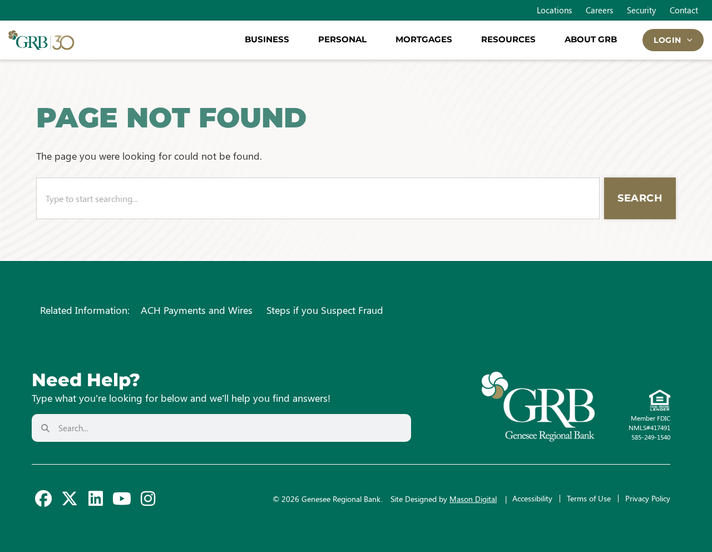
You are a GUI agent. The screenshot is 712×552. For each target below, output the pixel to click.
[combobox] (318, 198)
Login (667, 40)
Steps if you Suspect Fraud (324, 310)
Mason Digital (473, 499)
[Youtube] (122, 498)
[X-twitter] (69, 498)
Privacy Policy (647, 498)
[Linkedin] (95, 498)
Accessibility (532, 498)
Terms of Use (589, 498)
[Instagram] (148, 498)
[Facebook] (43, 498)
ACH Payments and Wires (197, 310)
